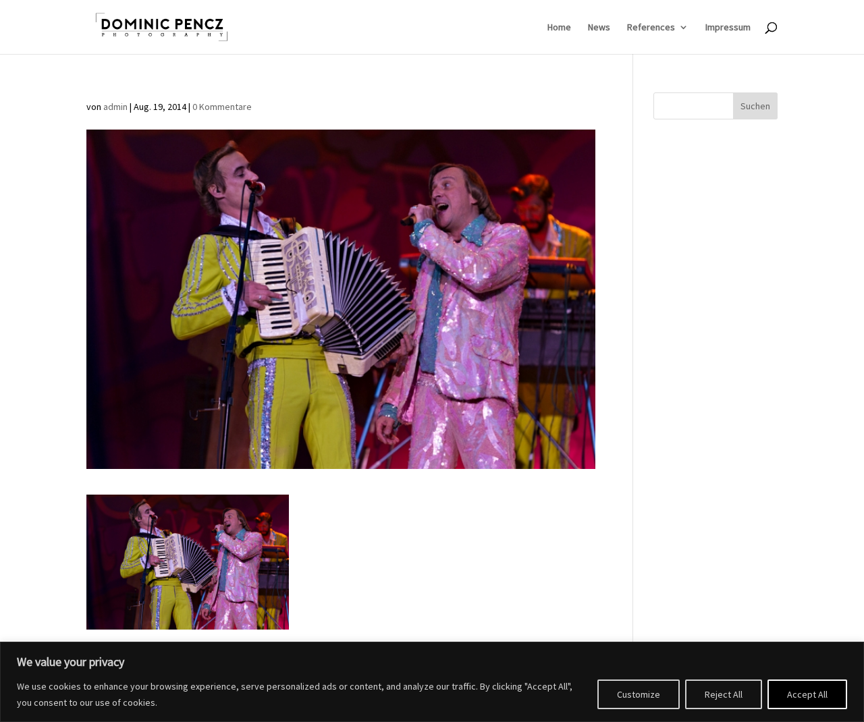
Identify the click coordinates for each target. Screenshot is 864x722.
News (599, 27)
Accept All (807, 694)
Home (559, 27)
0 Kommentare (222, 107)
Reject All (723, 694)
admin (115, 107)
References (651, 27)
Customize (638, 694)
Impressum (728, 27)
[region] (432, 682)
